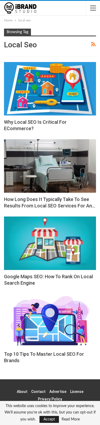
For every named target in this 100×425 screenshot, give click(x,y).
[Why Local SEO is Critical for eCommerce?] (50, 88)
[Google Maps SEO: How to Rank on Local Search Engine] (50, 243)
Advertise (57, 391)
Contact (38, 391)
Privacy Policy (50, 399)
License (76, 391)
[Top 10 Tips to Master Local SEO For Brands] (50, 320)
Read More (71, 419)
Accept (49, 419)
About (22, 391)
